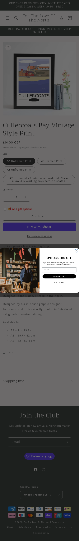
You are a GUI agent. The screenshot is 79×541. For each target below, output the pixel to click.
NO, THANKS (59, 282)
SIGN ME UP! (59, 276)
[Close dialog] (76, 250)
